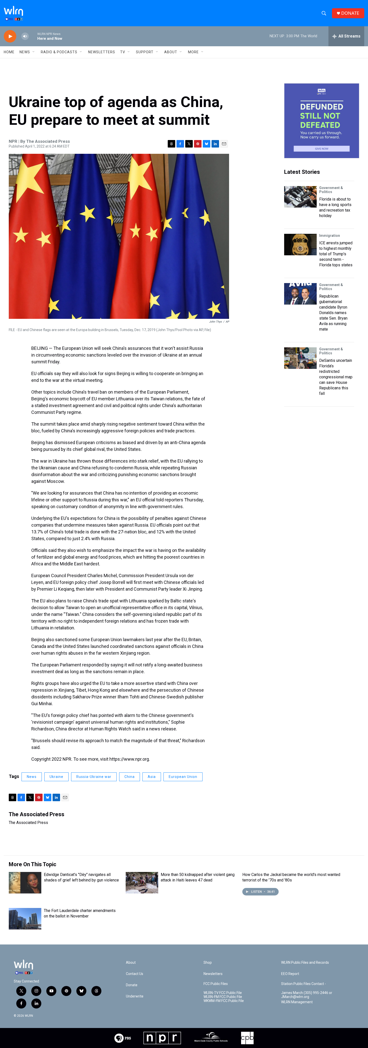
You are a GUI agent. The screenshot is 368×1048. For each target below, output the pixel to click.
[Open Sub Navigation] (34, 52)
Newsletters (101, 52)
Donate (131, 985)
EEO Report (290, 974)
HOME (9, 52)
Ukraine (56, 777)
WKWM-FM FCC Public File (224, 1001)
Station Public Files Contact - (303, 984)
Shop (208, 962)
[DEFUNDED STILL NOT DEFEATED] (321, 121)
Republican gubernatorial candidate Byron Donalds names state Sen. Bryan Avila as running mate (333, 313)
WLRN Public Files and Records (305, 962)
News (32, 777)
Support (144, 52)
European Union (183, 777)
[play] (10, 36)
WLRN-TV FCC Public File (223, 993)
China (129, 777)
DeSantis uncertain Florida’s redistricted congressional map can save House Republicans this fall (335, 377)
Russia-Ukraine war (93, 777)
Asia (152, 777)
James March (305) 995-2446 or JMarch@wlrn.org (306, 995)
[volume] (25, 36)
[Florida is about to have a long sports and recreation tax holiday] (300, 197)
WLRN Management (297, 1002)
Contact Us (134, 974)
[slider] (33, 36)
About (170, 52)
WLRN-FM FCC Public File (223, 997)
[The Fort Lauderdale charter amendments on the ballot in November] (25, 918)
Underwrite (134, 996)
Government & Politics (331, 190)
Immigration (329, 236)
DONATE (350, 13)
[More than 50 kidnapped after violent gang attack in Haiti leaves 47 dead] (142, 882)
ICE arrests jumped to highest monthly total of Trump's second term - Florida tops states (335, 254)
